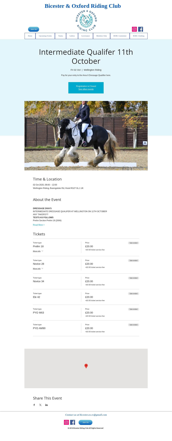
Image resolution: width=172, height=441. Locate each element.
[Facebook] (140, 29)
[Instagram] (134, 29)
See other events (86, 89)
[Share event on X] (40, 405)
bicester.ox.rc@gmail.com (93, 414)
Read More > (39, 225)
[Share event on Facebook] (34, 405)
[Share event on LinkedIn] (46, 405)
